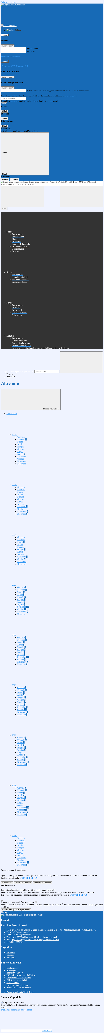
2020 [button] (14, 735)
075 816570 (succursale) (20, 935)
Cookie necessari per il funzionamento (17, 902)
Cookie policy (12, 968)
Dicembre (21, 464)
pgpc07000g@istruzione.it (35, 937)
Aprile (20, 444)
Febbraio (22, 439)
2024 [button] (14, 535)
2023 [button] (14, 585)
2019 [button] (14, 785)
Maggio (20, 447)
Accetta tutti (42, 883)
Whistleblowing (13, 982)
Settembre (21, 456)
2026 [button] (14, 434)
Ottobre (20, 459)
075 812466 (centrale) (19, 932)
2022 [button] (14, 635)
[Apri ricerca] (81, 196)
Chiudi (4, 111)
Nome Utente (32, 48)
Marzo (20, 442)
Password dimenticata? (11, 56)
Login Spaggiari (71, 96)
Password (31, 51)
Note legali (11, 970)
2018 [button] (14, 835)
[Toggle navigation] (22, 196)
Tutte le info (11, 413)
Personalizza (7, 883)
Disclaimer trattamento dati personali (16, 1010)
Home (9, 374)
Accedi (5, 35)
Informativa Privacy (14, 973)
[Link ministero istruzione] (13, 5)
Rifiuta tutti (23, 883)
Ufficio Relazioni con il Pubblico (20, 975)
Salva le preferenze (22, 910)
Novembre (21, 461)
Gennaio (21, 437)
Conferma (14, 179)
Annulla (5, 179)
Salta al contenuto (8, 2)
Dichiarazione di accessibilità (18, 977)
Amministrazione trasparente (18, 987)
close (4, 209)
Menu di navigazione (51, 409)
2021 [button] (14, 685)
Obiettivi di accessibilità (16, 980)
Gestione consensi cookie (17, 985)
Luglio (20, 451)
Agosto (21, 454)
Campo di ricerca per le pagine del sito (17, 371)
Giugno (20, 449)
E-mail (29, 90)
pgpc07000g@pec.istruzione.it (35, 939)
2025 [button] (14, 484)
